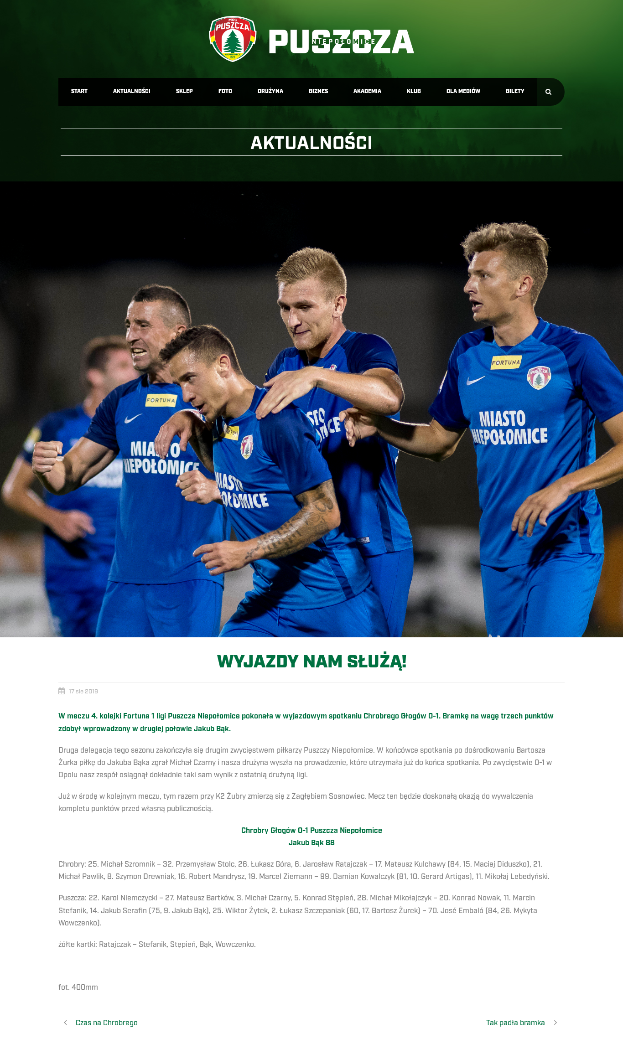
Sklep (184, 91)
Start (79, 91)
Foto (225, 91)
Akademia (367, 91)
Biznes (318, 91)
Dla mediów (463, 91)
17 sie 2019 (83, 691)
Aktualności (132, 91)
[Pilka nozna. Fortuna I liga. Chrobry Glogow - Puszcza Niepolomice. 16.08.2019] (311, 409)
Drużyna (270, 91)
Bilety (515, 91)
